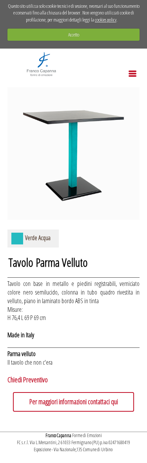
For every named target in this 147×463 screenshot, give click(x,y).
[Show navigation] (132, 74)
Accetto (73, 34)
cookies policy (105, 19)
